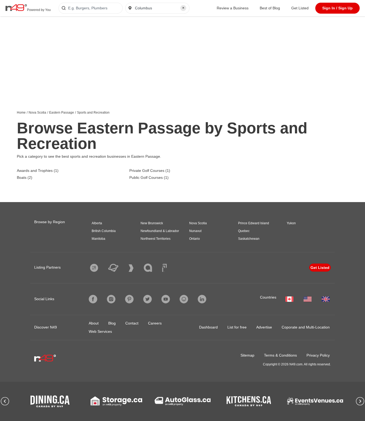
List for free (237, 327)
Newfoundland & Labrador (160, 231)
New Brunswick (152, 223)
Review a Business (232, 8)
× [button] (183, 7)
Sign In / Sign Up (337, 8)
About (94, 323)
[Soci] (164, 267)
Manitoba (98, 239)
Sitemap (247, 355)
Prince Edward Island (253, 223)
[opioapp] (183, 299)
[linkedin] (202, 299)
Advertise (264, 327)
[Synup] (135, 268)
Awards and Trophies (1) (38, 170)
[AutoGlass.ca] (182, 401)
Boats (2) (24, 177)
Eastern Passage (61, 112)
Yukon (291, 223)
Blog (112, 323)
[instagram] (111, 299)
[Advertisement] (182, 56)
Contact (131, 323)
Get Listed (300, 8)
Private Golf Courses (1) (149, 170)
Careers (155, 323)
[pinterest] (129, 299)
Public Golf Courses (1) (149, 177)
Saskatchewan (248, 239)
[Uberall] (117, 267)
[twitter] (147, 299)
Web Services (100, 331)
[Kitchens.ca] (249, 401)
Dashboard (208, 327)
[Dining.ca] (50, 401)
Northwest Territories (155, 239)
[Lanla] (152, 267)
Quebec (244, 231)
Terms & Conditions (280, 355)
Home (21, 112)
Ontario (194, 239)
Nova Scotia (37, 112)
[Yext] (98, 267)
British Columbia (104, 231)
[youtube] (165, 299)
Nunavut (195, 231)
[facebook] (93, 299)
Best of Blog (270, 8)
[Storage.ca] (116, 401)
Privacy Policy (318, 355)
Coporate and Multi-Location (306, 327)
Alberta (97, 223)
